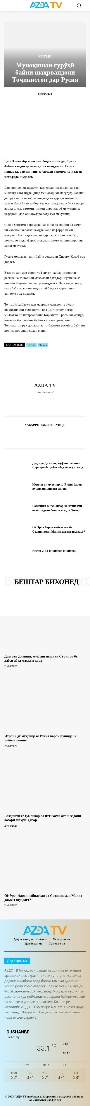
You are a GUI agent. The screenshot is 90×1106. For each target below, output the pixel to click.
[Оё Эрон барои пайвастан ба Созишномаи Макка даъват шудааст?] (16, 529)
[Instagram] (29, 399)
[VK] (59, 435)
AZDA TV (45, 385)
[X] (52, 399)
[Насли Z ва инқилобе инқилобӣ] (16, 550)
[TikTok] (45, 399)
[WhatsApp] (60, 399)
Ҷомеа (43, 345)
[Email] (70, 435)
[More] (80, 435)
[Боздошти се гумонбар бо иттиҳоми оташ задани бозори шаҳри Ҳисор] (16, 508)
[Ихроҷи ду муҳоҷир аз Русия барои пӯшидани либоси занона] (16, 486)
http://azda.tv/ (45, 392)
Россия (32, 345)
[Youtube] (68, 399)
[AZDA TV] (45, 367)
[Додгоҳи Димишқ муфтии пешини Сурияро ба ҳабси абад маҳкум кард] (16, 465)
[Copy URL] (9, 435)
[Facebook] (22, 399)
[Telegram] (37, 399)
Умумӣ (45, 56)
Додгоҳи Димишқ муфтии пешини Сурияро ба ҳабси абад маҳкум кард (41, 658)
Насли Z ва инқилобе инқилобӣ (54, 550)
